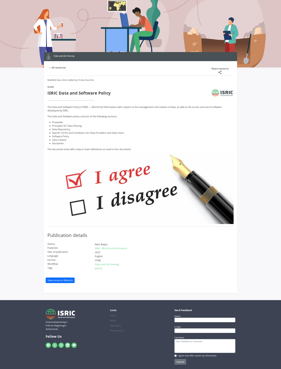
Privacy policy (116, 331)
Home (113, 316)
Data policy (115, 326)
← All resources (57, 67)
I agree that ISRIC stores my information (197, 355)
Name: (177, 316)
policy (98, 268)
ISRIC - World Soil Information (111, 248)
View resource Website (60, 280)
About (113, 321)
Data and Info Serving (64, 56)
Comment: (179, 337)
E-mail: (177, 326)
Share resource (219, 68)
